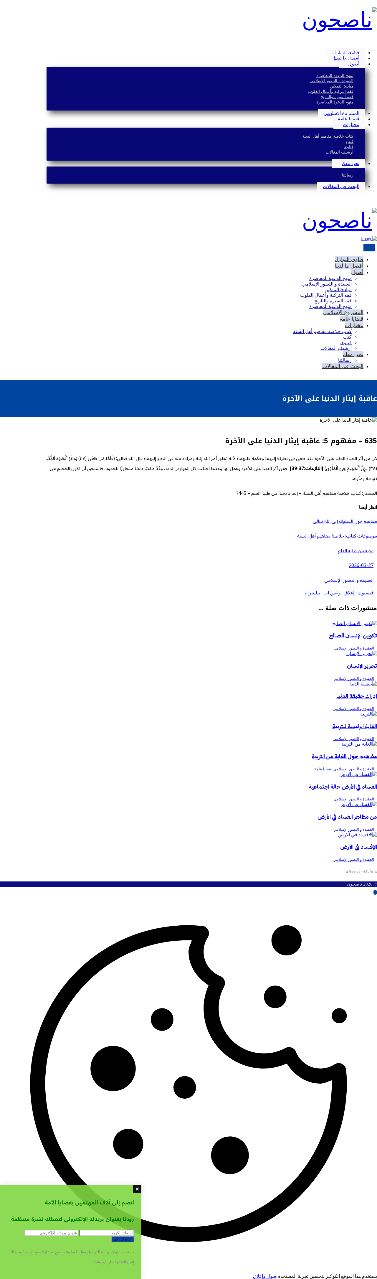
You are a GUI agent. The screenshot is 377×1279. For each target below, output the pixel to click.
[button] (375, 42)
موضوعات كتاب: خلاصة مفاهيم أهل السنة (337, 536)
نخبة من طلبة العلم (355, 551)
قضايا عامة (323, 769)
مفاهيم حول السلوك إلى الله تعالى (345, 521)
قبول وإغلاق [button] (264, 1276)
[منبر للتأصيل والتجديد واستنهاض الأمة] (339, 20)
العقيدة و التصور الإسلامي (348, 580)
